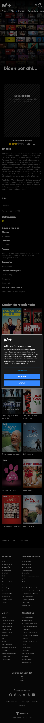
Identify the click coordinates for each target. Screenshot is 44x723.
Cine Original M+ (7, 564)
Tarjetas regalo (27, 659)
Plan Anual (25, 650)
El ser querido (26, 561)
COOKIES (22, 705)
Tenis (3, 638)
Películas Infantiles (8, 582)
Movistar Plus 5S (27, 605)
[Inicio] (6, 5)
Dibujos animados (27, 597)
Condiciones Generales (29, 626)
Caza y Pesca (26, 602)
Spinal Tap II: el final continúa (10, 417)
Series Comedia (7, 594)
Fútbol (21, 11)
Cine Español (6, 567)
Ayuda (22, 680)
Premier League (7, 626)
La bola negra (26, 564)
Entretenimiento (7, 600)
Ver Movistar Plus (27, 617)
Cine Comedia (6, 570)
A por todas (27, 490)
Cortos (4, 576)
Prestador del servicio (12, 702)
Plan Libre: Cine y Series (29, 641)
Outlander (25, 582)
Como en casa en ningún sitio (30, 417)
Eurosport (5, 650)
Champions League (8, 620)
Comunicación (26, 662)
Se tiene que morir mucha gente (30, 577)
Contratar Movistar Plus (29, 632)
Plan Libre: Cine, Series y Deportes (30, 637)
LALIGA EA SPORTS (7, 623)
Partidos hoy (6, 656)
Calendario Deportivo (9, 653)
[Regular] (15, 144)
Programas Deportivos (29, 600)
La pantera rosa (9, 490)
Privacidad (35, 702)
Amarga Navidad (27, 570)
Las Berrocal (26, 585)
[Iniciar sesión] (40, 5)
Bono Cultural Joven (28, 653)
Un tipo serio (28, 454)
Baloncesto (5, 635)
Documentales (6, 597)
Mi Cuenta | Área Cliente (30, 623)
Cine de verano (7, 579)
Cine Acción (5, 573)
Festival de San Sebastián (30, 594)
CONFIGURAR (22, 370)
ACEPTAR (22, 383)
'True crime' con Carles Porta (31, 591)
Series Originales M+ (8, 588)
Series (5, 11)
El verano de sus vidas (11, 454)
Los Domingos (26, 567)
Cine (13, 11)
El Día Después (6, 629)
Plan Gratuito (26, 647)
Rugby (4, 641)
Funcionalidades (27, 620)
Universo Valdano (7, 632)
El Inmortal (25, 573)
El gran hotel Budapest (11, 526)
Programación (6, 659)
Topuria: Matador (7, 644)
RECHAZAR (22, 377)
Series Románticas (7, 591)
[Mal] (13, 144)
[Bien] (18, 144)
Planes (24, 644)
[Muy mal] (10, 144)
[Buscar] (36, 5)
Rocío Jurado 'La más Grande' (31, 588)
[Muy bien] (21, 144)
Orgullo (4, 602)
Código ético (26, 629)
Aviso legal (25, 702)
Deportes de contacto (9, 647)
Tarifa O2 (25, 656)
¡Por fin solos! (28, 526)
